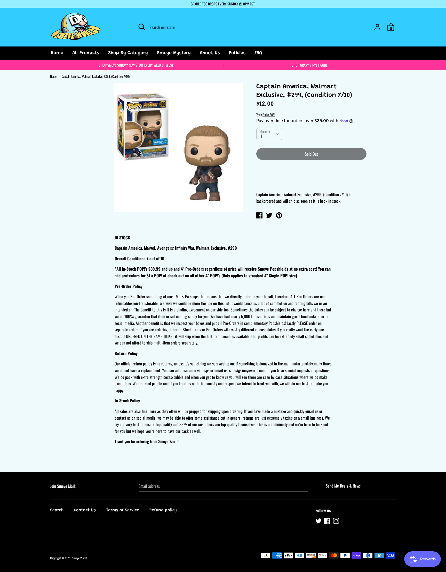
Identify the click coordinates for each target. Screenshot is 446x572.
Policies (237, 53)
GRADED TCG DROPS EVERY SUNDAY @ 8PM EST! (223, 3)
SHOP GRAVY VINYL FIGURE (310, 65)
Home (57, 53)
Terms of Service (122, 510)
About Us (210, 53)
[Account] (377, 25)
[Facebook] (327, 522)
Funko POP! (268, 114)
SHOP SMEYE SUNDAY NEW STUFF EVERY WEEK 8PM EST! (136, 65)
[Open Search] (142, 27)
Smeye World (79, 558)
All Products (85, 53)
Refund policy (163, 510)
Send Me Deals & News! (343, 486)
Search (56, 510)
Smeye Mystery (174, 53)
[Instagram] (336, 522)
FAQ (258, 53)
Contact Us (85, 510)
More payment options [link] (311, 181)
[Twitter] (319, 522)
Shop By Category (128, 53)
